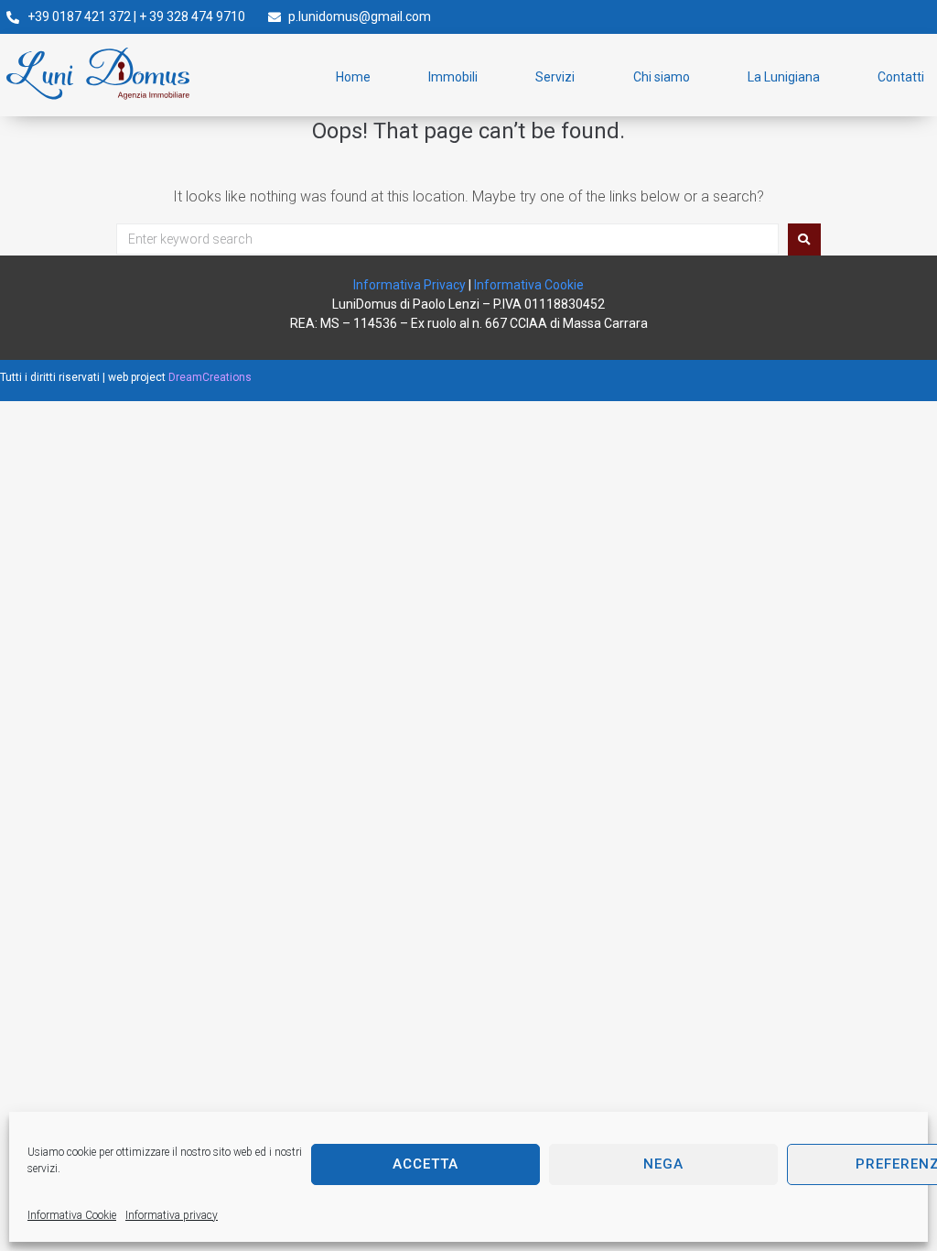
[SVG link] (97, 74)
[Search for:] (447, 239)
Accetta (425, 1164)
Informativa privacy (171, 1215)
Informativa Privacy (409, 284)
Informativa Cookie (71, 1215)
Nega (663, 1164)
